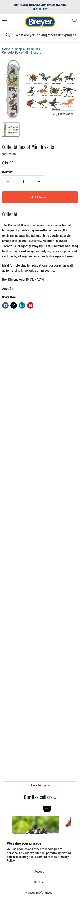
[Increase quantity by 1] (39, 181)
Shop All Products (27, 49)
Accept (39, 871)
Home (6, 49)
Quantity (7, 171)
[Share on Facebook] (5, 305)
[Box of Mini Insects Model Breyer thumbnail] (10, 129)
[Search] (8, 35)
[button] (43, 808)
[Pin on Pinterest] (30, 305)
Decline (39, 882)
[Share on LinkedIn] (22, 305)
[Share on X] (13, 305)
